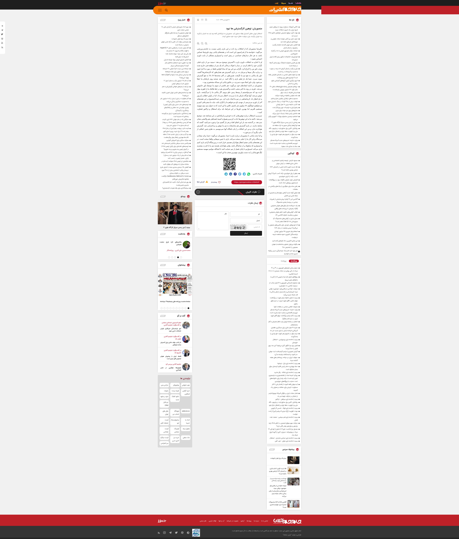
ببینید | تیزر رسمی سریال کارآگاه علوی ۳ (176, 227)
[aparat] (2, 39)
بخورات (166, 391)
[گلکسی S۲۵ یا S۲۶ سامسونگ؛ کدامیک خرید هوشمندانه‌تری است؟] (292, 504)
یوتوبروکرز (176, 385)
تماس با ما (264, 521)
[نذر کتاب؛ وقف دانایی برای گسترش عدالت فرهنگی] (186, 340)
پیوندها (249, 521)
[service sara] (291, 3)
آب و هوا (221, 521)
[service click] (277, 3)
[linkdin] (230, 174)
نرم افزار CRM (166, 404)
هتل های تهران (165, 413)
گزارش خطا (200, 182)
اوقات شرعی (212, 521)
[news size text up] (198, 43)
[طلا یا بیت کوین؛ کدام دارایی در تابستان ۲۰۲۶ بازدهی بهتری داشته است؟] (292, 471)
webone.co (186, 411)
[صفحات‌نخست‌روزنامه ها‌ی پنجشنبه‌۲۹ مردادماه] (175, 284)
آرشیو (242, 521)
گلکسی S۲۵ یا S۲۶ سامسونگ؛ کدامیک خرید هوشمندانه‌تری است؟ (277, 505)
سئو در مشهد (164, 396)
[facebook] (235, 174)
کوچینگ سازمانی (176, 430)
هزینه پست (175, 391)
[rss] (2, 48)
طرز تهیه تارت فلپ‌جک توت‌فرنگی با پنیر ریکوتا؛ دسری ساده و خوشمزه (283, 252)
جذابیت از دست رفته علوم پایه (170, 242)
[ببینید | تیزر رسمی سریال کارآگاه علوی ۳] (175, 213)
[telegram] (2, 31)
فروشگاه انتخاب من (176, 413)
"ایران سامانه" (287, 535)
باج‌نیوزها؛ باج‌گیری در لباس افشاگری (170, 369)
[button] (181, 257)
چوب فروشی (186, 385)
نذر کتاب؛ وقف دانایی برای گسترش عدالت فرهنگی (170, 343)
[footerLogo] (287, 521)
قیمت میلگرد (164, 437)
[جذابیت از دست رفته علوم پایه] (185, 244)
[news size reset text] (202, 43)
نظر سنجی (203, 521)
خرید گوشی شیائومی (186, 392)
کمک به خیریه (187, 421)
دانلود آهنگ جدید (175, 398)
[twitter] (2, 35)
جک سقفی (186, 437)
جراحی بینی (164, 385)
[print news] (198, 20)
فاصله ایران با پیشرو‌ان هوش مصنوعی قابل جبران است (170, 357)
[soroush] (226, 174)
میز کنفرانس (164, 443)
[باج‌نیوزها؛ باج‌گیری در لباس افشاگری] (186, 367)
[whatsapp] (248, 174)
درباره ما (256, 521)
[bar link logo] (162, 4)
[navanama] (298, 3)
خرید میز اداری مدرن (175, 439)
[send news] (202, 20)
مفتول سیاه (186, 428)
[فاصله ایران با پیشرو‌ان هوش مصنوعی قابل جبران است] (186, 354)
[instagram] (2, 26)
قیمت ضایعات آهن (164, 421)
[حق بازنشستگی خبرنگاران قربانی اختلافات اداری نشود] (186, 326)
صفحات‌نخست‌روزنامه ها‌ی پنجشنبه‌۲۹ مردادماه (175, 301)
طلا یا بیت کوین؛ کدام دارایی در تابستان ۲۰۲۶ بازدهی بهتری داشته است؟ (277, 471)
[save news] (206, 20)
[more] (272, 450)
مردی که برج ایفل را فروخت (278, 458)
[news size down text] (206, 43)
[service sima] (283, 3)
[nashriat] (285, 10)
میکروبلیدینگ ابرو (175, 421)
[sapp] (2, 43)
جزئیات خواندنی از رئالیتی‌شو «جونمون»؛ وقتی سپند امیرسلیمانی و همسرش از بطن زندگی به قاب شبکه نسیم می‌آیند (277, 491)
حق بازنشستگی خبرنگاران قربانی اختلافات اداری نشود (170, 329)
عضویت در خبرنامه (232, 521)
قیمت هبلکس (165, 430)
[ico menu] (160, 10)
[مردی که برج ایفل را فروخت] (292, 460)
